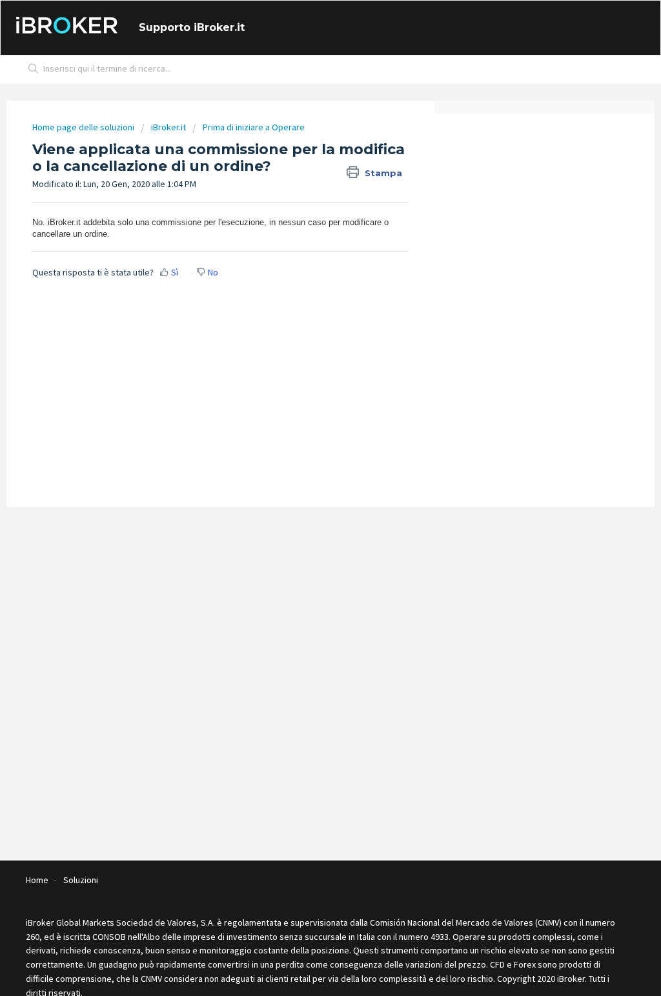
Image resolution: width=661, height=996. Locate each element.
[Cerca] (33, 70)
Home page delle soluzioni (84, 127)
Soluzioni (80, 880)
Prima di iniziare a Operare (254, 127)
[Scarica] (306, 334)
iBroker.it (168, 127)
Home (37, 880)
